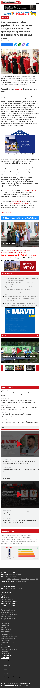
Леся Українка (12, 253)
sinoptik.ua (23, 677)
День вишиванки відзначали (19, 203)
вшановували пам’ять (31, 190)
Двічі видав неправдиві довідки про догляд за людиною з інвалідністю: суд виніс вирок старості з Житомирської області (19, 394)
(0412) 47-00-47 (10, 588)
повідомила (18, 89)
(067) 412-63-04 (22, 588)
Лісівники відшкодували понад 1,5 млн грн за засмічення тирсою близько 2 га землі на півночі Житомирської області (19, 422)
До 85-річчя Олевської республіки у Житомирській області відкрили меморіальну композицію (19, 408)
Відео (4, 335)
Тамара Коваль (20, 581)
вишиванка (15, 251)
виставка (8, 251)
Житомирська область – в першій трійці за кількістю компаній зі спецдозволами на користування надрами (18, 401)
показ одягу (22, 253)
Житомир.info (16, 201)
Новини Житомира (9, 387)
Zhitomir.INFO (12, 683)
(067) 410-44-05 (10, 577)
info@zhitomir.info (15, 574)
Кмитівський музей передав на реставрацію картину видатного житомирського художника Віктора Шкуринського (21, 299)
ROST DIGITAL (24, 685)
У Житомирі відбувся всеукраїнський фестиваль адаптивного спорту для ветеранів (16, 415)
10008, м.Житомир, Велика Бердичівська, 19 (22, 579)
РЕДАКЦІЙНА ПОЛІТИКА (6, 657)
